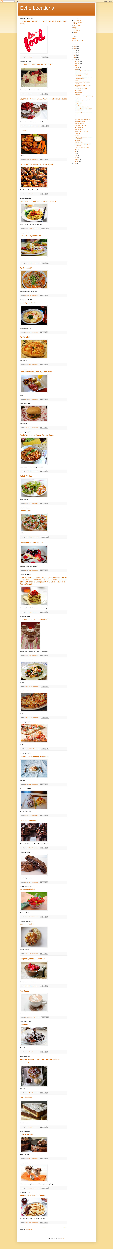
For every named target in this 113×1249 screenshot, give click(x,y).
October (77, 65)
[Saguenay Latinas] (34, 153)
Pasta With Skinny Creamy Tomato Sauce (37, 435)
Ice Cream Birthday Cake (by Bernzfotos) (36, 64)
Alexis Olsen (76, 28)
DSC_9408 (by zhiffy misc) (30, 236)
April (76, 155)
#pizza (76, 115)
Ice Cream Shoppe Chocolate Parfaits (35, 619)
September (77, 67)
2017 (75, 57)
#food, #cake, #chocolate (80, 125)
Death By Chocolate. (28, 820)
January (77, 161)
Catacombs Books (77, 18)
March (76, 157)
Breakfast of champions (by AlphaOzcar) (36, 372)
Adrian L (75, 27)
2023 (75, 46)
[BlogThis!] (43, 57)
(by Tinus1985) (26, 268)
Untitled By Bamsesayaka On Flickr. (34, 756)
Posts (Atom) (29, 1229)
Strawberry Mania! (27, 889)
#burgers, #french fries (80, 121)
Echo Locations (37, 8)
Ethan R (75, 23)
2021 (75, 50)
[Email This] (41, 57)
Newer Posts (23, 1227)
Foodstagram (25, 511)
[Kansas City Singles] (34, 1011)
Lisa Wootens (76, 30)
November (77, 63)
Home (44, 1227)
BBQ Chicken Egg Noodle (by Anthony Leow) (38, 201)
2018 (75, 55)
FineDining (24, 991)
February (77, 159)
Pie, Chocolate (26, 1098)
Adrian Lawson (76, 25)
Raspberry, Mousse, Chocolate (32, 959)
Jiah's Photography (77, 22)
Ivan (75, 38)
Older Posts (64, 1227)
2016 (75, 59)
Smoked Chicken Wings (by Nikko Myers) (36, 164)
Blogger (62, 1238)
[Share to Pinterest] (48, 57)
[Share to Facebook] (46, 57)
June (76, 151)
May (76, 153)
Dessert (23, 131)
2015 (75, 163)
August (76, 69)
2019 (75, 54)
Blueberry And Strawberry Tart (32, 542)
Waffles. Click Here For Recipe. (32, 1195)
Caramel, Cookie (27, 924)
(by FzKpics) (25, 337)
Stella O (75, 32)
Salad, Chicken (26, 476)
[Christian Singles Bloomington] (34, 531)
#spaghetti (77, 114)
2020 (75, 52)
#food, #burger (78, 98)
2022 (75, 48)
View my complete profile (77, 40)
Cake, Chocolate (26, 1134)
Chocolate (24, 1024)
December (77, 61)
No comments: (36, 57)
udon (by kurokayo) (27, 303)
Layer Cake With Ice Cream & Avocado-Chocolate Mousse (43, 99)
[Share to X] (44, 57)
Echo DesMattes (77, 20)
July (76, 149)
